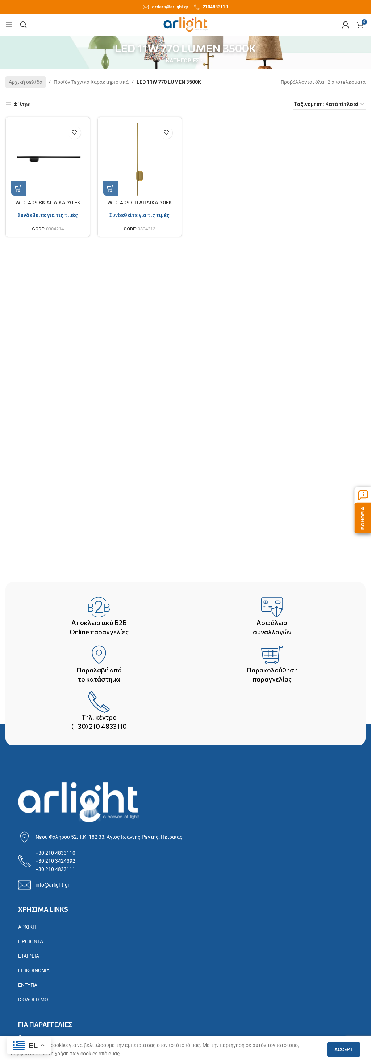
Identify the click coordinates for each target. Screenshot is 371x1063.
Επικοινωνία (34, 970)
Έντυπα (27, 985)
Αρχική (27, 927)
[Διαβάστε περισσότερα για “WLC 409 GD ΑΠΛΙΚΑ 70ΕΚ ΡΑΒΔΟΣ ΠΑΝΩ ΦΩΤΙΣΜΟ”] (110, 188)
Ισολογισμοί (34, 999)
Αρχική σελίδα (25, 82)
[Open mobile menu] (9, 24)
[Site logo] (185, 24)
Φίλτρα (22, 104)
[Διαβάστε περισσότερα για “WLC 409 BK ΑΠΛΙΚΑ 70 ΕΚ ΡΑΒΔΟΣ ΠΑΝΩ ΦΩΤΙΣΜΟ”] (18, 188)
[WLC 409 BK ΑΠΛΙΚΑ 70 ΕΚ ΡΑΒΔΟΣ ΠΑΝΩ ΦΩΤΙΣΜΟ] (47, 159)
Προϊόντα (30, 941)
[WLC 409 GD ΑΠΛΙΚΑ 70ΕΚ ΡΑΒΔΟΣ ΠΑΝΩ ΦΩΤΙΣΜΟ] (139, 159)
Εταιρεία (28, 956)
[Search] (23, 24)
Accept (343, 1049)
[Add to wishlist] (74, 132)
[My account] (345, 24)
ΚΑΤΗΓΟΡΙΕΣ (182, 61)
